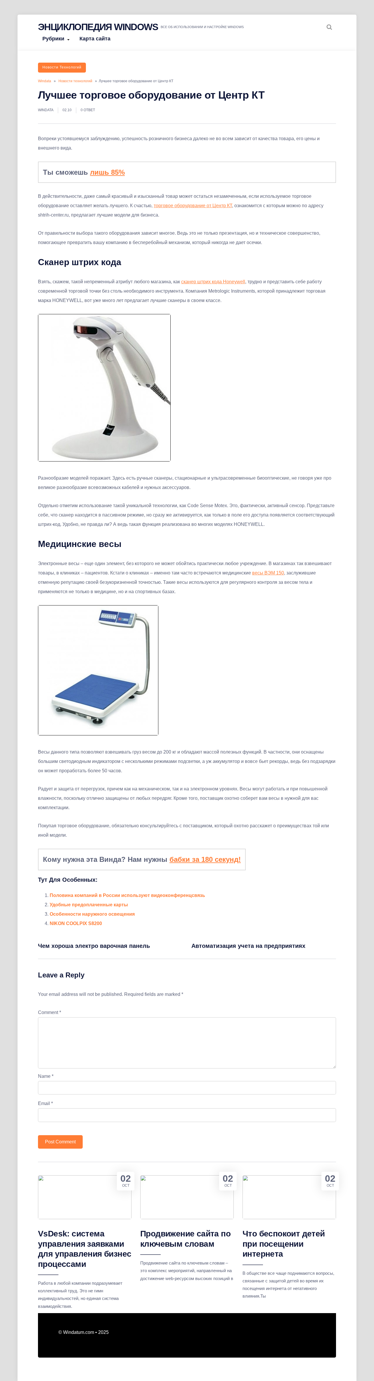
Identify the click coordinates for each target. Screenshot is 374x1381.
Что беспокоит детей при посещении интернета (284, 1243)
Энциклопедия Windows (98, 27)
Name (45, 1076)
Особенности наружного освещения (92, 914)
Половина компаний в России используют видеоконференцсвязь (127, 895)
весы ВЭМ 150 (268, 572)
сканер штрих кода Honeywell (213, 281)
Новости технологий (62, 67)
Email (45, 1103)
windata (45, 110)
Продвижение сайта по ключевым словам (185, 1238)
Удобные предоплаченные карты (89, 904)
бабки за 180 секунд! (205, 859)
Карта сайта (94, 39)
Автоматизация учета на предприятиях (248, 946)
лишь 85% (107, 172)
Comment (49, 1012)
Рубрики (53, 39)
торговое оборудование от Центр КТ (193, 205)
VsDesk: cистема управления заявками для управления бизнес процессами (84, 1248)
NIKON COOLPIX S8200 (76, 923)
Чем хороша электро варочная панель (94, 946)
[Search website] (329, 27)
